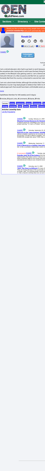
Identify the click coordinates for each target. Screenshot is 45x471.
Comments (37, 103)
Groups (5, 106)
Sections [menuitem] (6, 21)
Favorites (13, 106)
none (2, 91)
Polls (20, 106)
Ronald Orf (26, 37)
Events (26, 106)
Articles (5, 103)
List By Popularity (8, 112)
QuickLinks (20, 103)
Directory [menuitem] (23, 21)
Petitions (33, 106)
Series (12, 103)
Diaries (28, 103)
